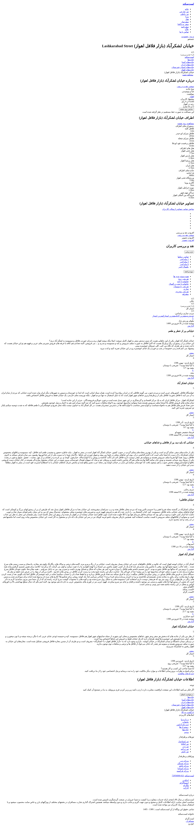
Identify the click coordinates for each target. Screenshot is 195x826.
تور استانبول (183, 741)
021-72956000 (178, 776)
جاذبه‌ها (191, 60)
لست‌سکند (188, 4)
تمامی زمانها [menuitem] (183, 257)
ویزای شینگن (183, 763)
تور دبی (185, 746)
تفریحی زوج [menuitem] (183, 279)
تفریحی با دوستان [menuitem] (181, 286)
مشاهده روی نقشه (185, 123)
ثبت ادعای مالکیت (186, 673)
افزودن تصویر (188, 240)
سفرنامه (185, 27)
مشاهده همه (187, 75)
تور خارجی (184, 12)
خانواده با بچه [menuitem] (183, 281)
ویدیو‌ (186, 732)
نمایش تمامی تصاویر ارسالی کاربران (178, 209)
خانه (187, 9)
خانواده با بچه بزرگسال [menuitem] (179, 284)
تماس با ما (184, 32)
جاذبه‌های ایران (187, 65)
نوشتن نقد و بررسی (185, 86)
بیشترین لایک (181, 316)
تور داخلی (184, 14)
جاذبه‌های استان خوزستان (183, 67)
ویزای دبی (184, 761)
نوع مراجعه (189, 272)
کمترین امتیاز (158, 316)
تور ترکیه (185, 749)
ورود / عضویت (187, 36)
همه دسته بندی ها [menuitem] (181, 276)
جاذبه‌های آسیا (188, 62)
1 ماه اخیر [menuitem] (184, 259)
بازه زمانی (189, 252)
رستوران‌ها (184, 727)
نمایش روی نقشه (186, 109)
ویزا (187, 17)
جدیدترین (190, 316)
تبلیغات (185, 722)
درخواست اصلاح (187, 695)
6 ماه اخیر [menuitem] (184, 264)
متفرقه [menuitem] (185, 294)
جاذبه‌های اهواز (187, 70)
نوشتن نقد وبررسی (185, 235)
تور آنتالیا (185, 744)
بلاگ (187, 29)
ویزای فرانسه (183, 771)
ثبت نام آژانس (182, 724)
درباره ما (185, 719)
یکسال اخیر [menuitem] (184, 267)
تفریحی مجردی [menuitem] (182, 291)
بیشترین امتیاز (170, 316)
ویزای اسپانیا (183, 768)
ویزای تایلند (184, 766)
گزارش (190, 326)
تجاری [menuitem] (186, 289)
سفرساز (185, 22)
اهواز (192, 96)
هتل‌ (187, 19)
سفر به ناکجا (183, 24)
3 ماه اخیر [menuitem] (184, 262)
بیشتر (191, 353)
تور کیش (185, 751)
